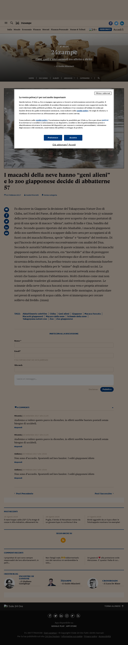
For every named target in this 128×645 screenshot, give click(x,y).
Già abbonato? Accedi (64, 144)
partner (105, 120)
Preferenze (53, 138)
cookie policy (82, 110)
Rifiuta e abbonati (103, 93)
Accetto (73, 138)
